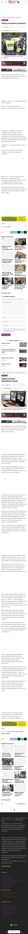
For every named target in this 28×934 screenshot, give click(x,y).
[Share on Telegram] (9, 27)
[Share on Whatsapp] (15, 931)
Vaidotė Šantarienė (8, 388)
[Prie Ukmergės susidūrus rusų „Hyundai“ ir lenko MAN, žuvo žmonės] (23, 351)
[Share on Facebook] (5, 27)
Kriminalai (5, 20)
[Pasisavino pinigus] (23, 345)
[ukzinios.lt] (14, 1)
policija (8, 226)
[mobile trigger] (2, 2)
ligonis (13, 731)
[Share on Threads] (25, 232)
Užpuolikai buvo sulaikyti (7, 358)
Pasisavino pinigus (5, 343)
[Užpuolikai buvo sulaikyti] (23, 359)
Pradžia (3, 17)
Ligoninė (9, 731)
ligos (16, 731)
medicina (20, 731)
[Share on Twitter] (7, 27)
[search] (26, 2)
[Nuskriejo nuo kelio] (23, 365)
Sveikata (5, 375)
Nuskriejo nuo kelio (6, 364)
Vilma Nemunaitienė (8, 821)
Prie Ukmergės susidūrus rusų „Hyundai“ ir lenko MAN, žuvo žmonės (8, 351)
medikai (3, 733)
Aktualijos (5, 811)
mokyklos (8, 733)
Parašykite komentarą (21, 803)
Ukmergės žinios (8, 30)
